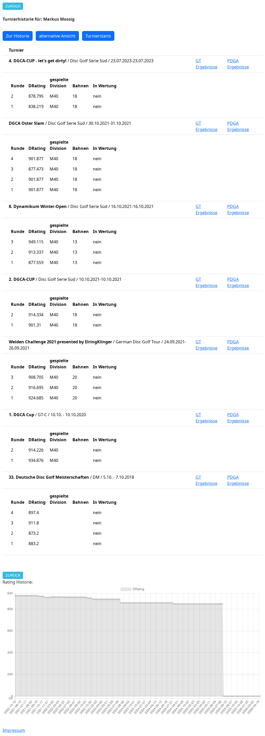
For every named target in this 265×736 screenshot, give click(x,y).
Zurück (12, 6)
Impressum (14, 730)
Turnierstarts (98, 36)
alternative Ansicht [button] (57, 36)
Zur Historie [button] (17, 36)
